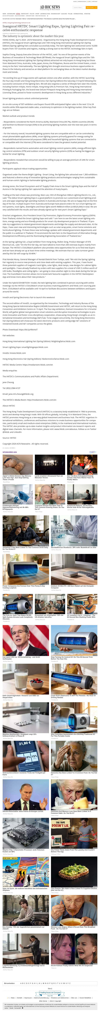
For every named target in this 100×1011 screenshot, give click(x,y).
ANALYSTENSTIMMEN (20, 15)
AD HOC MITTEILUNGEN (8, 15)
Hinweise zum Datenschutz (60, 998)
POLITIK (32, 14)
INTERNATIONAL (78, 14)
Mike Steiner (43, 1001)
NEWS (4, 14)
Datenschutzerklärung (41, 998)
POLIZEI (70, 14)
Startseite (18, 19)
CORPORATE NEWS (30, 15)
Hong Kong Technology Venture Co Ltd (19, 23)
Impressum (28, 998)
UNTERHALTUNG (45, 14)
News (13, 998)
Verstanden (17, 1008)
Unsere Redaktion (85, 998)
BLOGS (74, 1)
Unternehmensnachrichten (35, 19)
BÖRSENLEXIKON (82, 1)
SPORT (37, 14)
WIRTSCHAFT (25, 14)
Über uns (74, 998)
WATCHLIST (94, 1)
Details (11, 1008)
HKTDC (5, 23)
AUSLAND (64, 14)
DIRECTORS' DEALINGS (40, 15)
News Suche (90, 7)
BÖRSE (18, 14)
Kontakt (19, 998)
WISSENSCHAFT (55, 14)
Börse (24, 19)
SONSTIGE (87, 14)
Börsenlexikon (9, 983)
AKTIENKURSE (11, 14)
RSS (89, 1)
